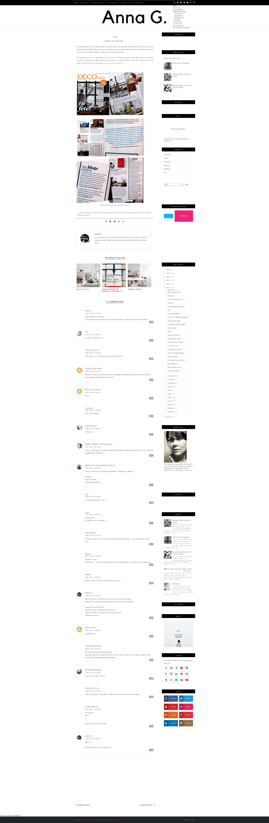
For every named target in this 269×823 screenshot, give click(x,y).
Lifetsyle (186, 481)
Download (184, 488)
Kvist (169, 331)
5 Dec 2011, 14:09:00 (92, 630)
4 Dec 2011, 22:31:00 (92, 353)
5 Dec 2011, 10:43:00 (92, 535)
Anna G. (98, 234)
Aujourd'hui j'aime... (175, 339)
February (171, 408)
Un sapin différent (174, 314)
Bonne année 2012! (174, 292)
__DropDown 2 (178, 16)
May (170, 397)
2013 (168, 280)
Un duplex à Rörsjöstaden (176, 324)
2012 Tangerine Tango (175, 342)
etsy (165, 172)
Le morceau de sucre (175, 349)
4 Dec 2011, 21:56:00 (92, 313)
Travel (167, 488)
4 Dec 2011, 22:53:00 (92, 371)
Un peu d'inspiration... (175, 299)
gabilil (88, 311)
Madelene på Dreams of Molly (100, 465)
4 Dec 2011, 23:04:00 (92, 410)
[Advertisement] (179, 243)
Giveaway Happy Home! (176, 353)
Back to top (189, 820)
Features (175, 481)
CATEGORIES (178, 10)
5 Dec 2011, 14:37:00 (92, 649)
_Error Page (177, 22)
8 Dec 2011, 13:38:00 (92, 739)
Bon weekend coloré (175, 367)
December (172, 290)
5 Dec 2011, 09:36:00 (92, 468)
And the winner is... (175, 335)
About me (176, 8)
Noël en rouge (172, 356)
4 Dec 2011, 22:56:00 (92, 392)
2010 (168, 417)
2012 (168, 284)
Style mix (171, 296)
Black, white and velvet (172, 58)
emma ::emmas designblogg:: (99, 444)
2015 (168, 273)
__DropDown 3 (178, 18)
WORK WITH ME (179, 12)
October (171, 379)
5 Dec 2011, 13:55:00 (92, 595)
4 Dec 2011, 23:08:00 (92, 428)
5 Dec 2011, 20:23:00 (92, 691)
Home (175, 6)
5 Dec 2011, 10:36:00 (92, 514)
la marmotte (91, 707)
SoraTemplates (89, 820)
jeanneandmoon (93, 670)
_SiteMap (176, 20)
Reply (151, 322)
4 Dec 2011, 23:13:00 (92, 447)
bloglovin (167, 169)
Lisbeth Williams (93, 369)
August (171, 387)
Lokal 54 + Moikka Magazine (178, 317)
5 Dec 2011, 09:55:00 (92, 497)
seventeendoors (93, 646)
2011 (168, 287)
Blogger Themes (115, 820)
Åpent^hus (90, 628)
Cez (86, 332)
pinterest (167, 165)
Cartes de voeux (173, 346)
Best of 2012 (83, 289)
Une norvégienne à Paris (176, 306)
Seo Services (177, 24)
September (172, 383)
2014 (168, 277)
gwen (87, 574)
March (170, 404)
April (170, 401)
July (170, 390)
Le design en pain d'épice (176, 360)
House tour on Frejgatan (181, 63)
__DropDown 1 (178, 14)
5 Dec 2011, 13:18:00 (92, 577)
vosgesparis (91, 426)
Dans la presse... (173, 364)
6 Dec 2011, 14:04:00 (92, 709)
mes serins (90, 533)
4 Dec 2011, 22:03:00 (92, 334)
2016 (168, 270)
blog (115, 37)
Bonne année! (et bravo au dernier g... (112, 290)
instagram (167, 162)
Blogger (182, 129)
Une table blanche (174, 371)
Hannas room (134, 289)
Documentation (178, 26)
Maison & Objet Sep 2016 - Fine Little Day (182, 86)
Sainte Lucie (172, 328)
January (171, 412)
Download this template (181, 28)
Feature (84, 2)
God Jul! (171, 303)
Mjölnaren (176, 584)
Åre (169, 310)
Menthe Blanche (93, 390)
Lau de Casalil (92, 350)
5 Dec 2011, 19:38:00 (92, 672)
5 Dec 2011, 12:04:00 (92, 556)
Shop (174, 488)
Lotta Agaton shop (174, 321)
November (172, 376)
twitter (166, 158)
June (170, 394)
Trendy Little (92, 688)
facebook (167, 155)
